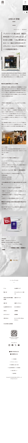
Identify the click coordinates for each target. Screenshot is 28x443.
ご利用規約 (14, 359)
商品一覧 (5, 292)
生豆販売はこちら (14, 354)
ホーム (5, 288)
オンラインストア (6, 314)
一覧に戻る (15, 260)
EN (26, 17)
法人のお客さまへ (17, 307)
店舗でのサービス (17, 297)
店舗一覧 (5, 303)
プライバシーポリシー (14, 361)
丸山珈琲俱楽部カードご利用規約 (14, 367)
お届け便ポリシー (15, 370)
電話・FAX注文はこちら (14, 351)
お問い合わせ (6, 318)
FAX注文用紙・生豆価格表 (8, 323)
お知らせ (5, 310)
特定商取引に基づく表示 (14, 364)
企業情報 (16, 310)
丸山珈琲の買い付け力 (8, 307)
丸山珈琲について (17, 288)
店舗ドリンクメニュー (18, 303)
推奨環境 (14, 373)
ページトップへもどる (14, 280)
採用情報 (16, 314)
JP (26, 15)
